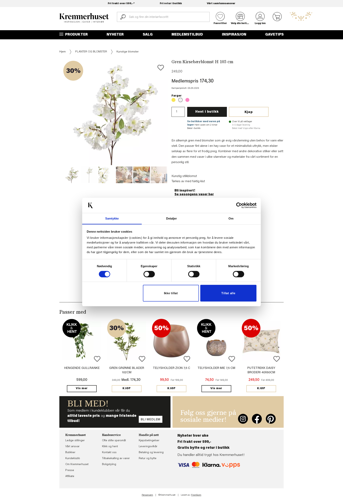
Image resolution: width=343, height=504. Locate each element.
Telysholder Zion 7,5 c (171, 368)
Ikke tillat (171, 293)
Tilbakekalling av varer (116, 458)
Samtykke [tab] (112, 218)
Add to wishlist (97, 359)
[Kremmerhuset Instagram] (243, 419)
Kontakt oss (109, 452)
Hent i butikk (207, 111)
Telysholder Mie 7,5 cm (216, 368)
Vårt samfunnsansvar (221, 3)
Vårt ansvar (72, 446)
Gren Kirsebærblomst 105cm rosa (187, 100)
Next (174, 121)
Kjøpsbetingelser (149, 440)
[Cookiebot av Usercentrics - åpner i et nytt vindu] (239, 205)
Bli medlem (150, 419)
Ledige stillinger (75, 440)
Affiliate (69, 476)
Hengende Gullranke (82, 368)
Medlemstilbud (187, 35)
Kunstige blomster (128, 51)
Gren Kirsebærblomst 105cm (173, 100)
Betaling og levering (151, 452)
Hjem (62, 51)
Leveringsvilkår (148, 446)
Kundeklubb (72, 458)
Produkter (76, 35)
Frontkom (196, 495)
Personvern (147, 495)
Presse (69, 470)
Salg (148, 35)
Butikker (70, 452)
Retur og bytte (147, 458)
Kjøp (249, 112)
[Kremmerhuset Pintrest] (271, 419)
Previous (56, 121)
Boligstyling (109, 464)
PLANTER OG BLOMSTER (91, 51)
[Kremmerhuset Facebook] (257, 419)
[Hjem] (84, 18)
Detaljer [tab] (171, 218)
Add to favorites (160, 67)
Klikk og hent (110, 446)
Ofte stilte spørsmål (114, 440)
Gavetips (274, 35)
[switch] (149, 274)
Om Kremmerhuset (77, 464)
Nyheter (115, 35)
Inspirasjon (234, 35)
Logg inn (260, 23)
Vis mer (82, 388)
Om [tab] (230, 218)
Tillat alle (228, 293)
